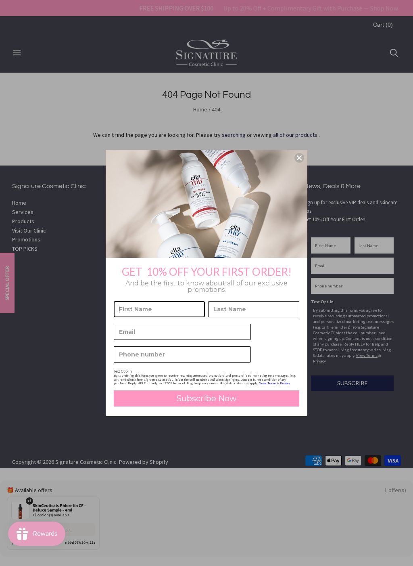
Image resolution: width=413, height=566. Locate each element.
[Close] (299, 158)
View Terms (267, 383)
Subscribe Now (206, 398)
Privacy (285, 383)
